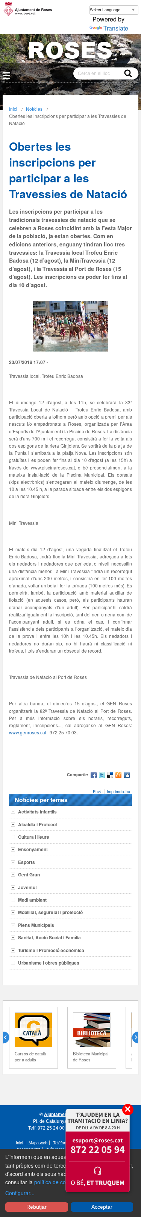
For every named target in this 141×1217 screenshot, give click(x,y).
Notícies (34, 108)
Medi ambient (32, 899)
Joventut (27, 887)
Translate (115, 28)
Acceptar (101, 1207)
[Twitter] (102, 776)
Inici (13, 108)
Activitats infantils (37, 811)
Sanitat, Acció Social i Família (49, 937)
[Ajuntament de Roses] (70, 51)
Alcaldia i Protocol (37, 824)
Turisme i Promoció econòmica (51, 950)
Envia (98, 791)
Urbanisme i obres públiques (48, 962)
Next (132, 1038)
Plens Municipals (36, 925)
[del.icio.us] (110, 776)
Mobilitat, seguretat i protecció (50, 912)
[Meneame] (118, 776)
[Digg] (127, 776)
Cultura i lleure (33, 836)
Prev (9, 1038)
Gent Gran (29, 874)
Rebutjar (36, 1207)
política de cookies (56, 1182)
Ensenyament (33, 849)
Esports (26, 862)
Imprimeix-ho (118, 791)
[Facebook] (94, 776)
